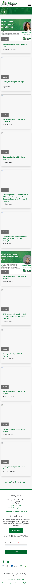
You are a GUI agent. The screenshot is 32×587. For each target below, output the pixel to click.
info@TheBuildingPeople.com (16, 508)
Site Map (11, 579)
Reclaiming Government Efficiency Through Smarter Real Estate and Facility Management (15, 239)
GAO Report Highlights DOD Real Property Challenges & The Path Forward (14, 316)
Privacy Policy (19, 579)
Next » (25, 481)
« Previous (6, 481)
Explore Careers (16, 530)
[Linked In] (8, 561)
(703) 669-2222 (16, 506)
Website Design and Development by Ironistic (16, 583)
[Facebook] (3, 561)
